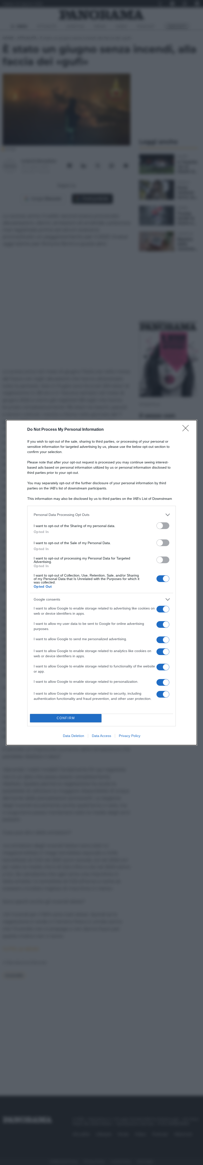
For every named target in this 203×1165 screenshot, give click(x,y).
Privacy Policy (129, 736)
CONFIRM (66, 718)
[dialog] (101, 582)
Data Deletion (73, 736)
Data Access (101, 736)
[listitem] (101, 514)
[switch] (162, 525)
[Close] (187, 429)
